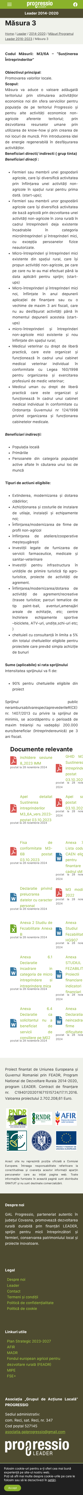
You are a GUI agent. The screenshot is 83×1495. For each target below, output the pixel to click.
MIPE (11, 1370)
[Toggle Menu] (9, 4)
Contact (13, 1291)
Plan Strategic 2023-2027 (29, 1341)
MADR (12, 1353)
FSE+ (11, 1376)
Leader (13, 1285)
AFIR (11, 1347)
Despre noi (16, 1279)
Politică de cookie (22, 1308)
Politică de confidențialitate (30, 1303)
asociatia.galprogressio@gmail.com (35, 1432)
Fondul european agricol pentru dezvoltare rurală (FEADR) (33, 1361)
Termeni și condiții (22, 1297)
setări (52, 1480)
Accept (12, 1487)
